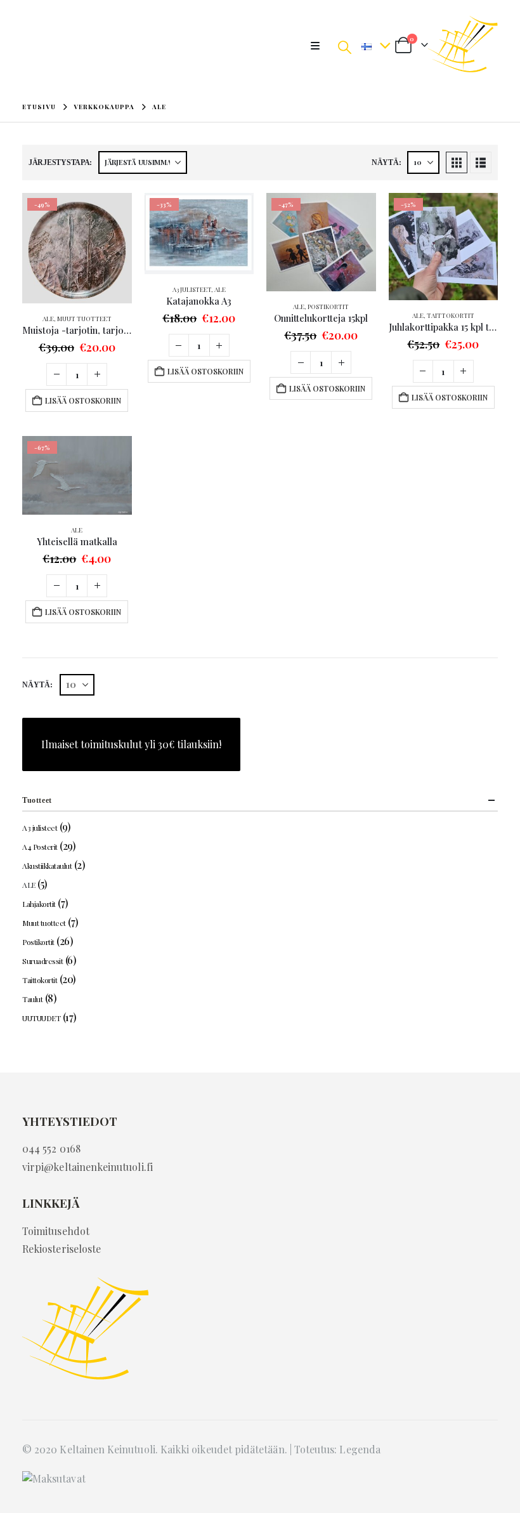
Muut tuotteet (84, 318)
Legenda (359, 1449)
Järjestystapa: (60, 162)
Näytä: (386, 162)
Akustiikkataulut (47, 866)
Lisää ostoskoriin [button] (83, 400)
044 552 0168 (51, 1148)
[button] (319, 45)
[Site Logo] (463, 46)
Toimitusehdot (55, 1231)
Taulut (32, 999)
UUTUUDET (41, 1018)
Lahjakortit (39, 904)
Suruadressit (42, 961)
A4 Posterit (40, 847)
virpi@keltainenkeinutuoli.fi (87, 1166)
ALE (48, 318)
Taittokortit (450, 315)
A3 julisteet (191, 289)
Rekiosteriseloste (61, 1248)
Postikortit (328, 306)
